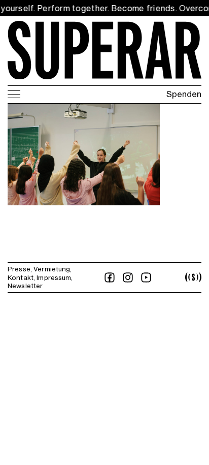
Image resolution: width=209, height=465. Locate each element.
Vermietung (51, 269)
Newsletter (25, 286)
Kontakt (20, 277)
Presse (19, 269)
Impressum (54, 277)
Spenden (183, 94)
